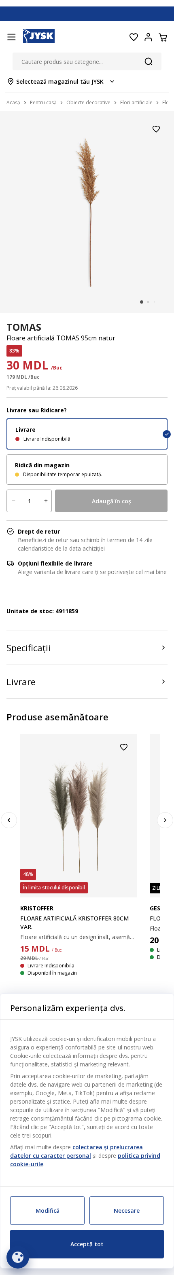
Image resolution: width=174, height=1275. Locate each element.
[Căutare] (148, 61)
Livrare (21, 681)
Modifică (47, 1210)
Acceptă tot (87, 1244)
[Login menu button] (148, 37)
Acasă (13, 102)
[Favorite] (133, 37)
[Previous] (9, 820)
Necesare (127, 1210)
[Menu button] (11, 37)
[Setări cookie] (17, 1257)
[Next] (165, 820)
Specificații (28, 648)
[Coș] (163, 37)
